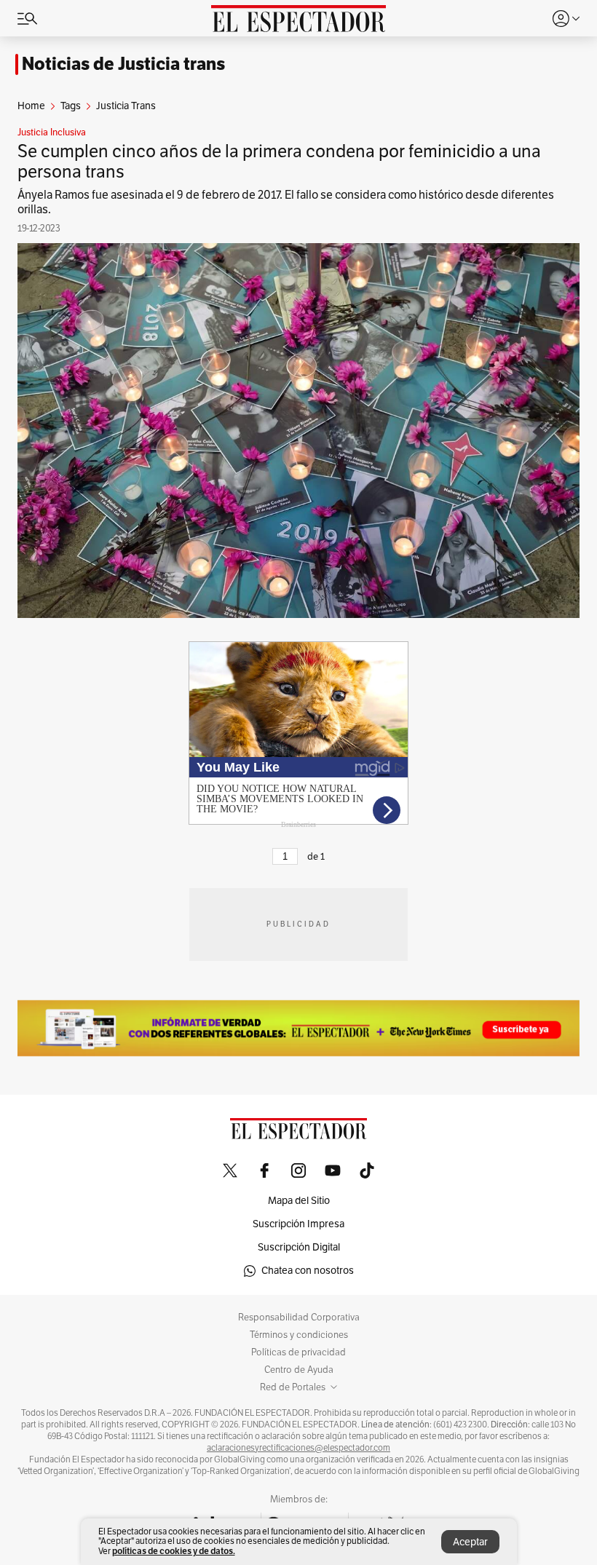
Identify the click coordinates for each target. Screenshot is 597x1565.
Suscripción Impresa (298, 1224)
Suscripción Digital (299, 1247)
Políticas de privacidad (298, 1352)
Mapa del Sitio (299, 1200)
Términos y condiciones (299, 1335)
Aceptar (470, 1542)
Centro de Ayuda (298, 1370)
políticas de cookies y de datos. (173, 1550)
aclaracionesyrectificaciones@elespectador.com (298, 1448)
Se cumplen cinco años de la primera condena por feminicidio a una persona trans (279, 161)
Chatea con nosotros (307, 1270)
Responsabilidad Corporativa (299, 1317)
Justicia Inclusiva (51, 132)
